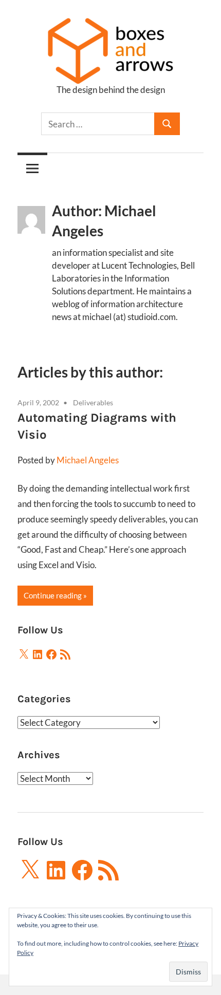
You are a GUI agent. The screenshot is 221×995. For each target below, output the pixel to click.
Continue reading (53, 595)
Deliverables (93, 402)
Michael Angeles (88, 460)
